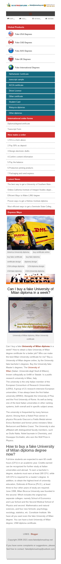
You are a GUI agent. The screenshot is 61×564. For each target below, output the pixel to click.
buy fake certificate (14, 257)
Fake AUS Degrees (23, 51)
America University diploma (18, 252)
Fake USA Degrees (23, 34)
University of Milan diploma (36, 346)
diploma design (31, 262)
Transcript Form (14, 129)
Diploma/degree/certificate (19, 124)
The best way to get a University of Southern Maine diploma (33, 184)
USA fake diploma (14, 271)
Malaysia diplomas (17, 107)
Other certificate (16, 96)
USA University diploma (34, 271)
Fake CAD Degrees (23, 42)
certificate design (14, 262)
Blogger (34, 534)
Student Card (14, 102)
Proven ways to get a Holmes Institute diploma (28, 201)
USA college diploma (15, 266)
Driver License (15, 91)
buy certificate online (41, 252)
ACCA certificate (16, 85)
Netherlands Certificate (19, 74)
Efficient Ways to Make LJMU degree (24, 195)
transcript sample (16, 79)
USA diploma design (36, 266)
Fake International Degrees (27, 67)
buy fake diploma (33, 257)
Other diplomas (15, 113)
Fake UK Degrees (23, 59)
